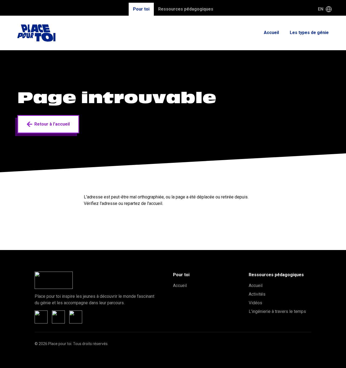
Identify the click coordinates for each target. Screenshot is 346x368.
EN (320, 9)
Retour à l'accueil (52, 124)
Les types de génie (309, 32)
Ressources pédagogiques (185, 9)
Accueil (271, 32)
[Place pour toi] (36, 33)
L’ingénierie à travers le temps (277, 311)
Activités (257, 294)
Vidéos (255, 302)
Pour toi (141, 9)
